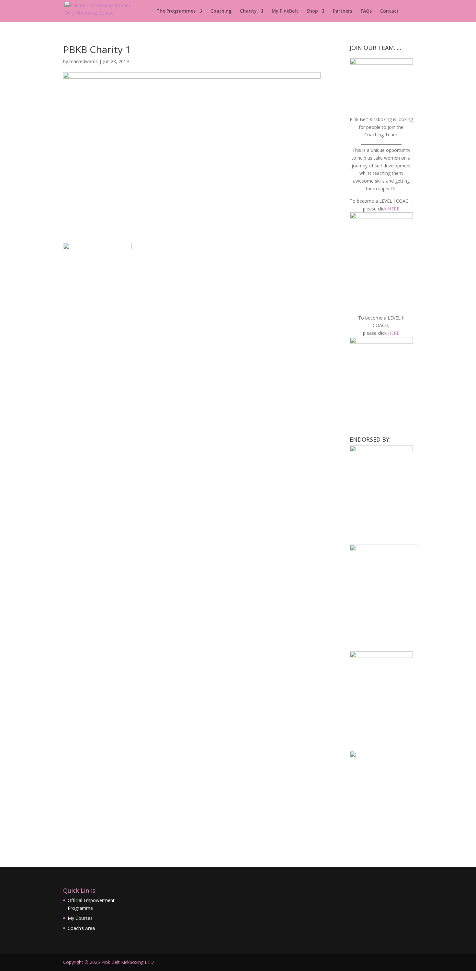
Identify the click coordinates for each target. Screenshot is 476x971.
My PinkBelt (285, 11)
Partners (342, 11)
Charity (248, 11)
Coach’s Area (81, 928)
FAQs (366, 11)
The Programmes (176, 11)
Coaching (221, 11)
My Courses (80, 918)
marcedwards (83, 61)
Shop (312, 11)
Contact (389, 11)
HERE (393, 209)
